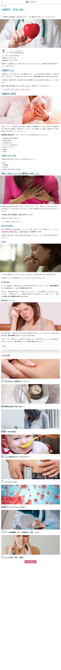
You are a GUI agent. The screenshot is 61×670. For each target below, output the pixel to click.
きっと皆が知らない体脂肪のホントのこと (15, 381)
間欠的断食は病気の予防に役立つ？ (13, 406)
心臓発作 (8, 76)
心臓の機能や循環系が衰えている (11, 232)
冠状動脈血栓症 (7, 142)
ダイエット (3, 405)
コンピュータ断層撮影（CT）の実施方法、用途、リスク (20, 532)
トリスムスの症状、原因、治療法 (12, 557)
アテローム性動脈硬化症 (10, 145)
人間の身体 (3, 379)
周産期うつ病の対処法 (8, 432)
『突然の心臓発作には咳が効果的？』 (20, 89)
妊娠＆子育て (4, 430)
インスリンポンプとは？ (9, 482)
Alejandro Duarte (19, 52)
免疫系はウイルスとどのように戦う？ (13, 507)
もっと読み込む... (30, 562)
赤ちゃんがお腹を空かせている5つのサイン (15, 457)
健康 (2, 6)
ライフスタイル (4, 505)
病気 (5, 6)
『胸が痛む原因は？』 (16, 221)
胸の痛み (5, 167)
